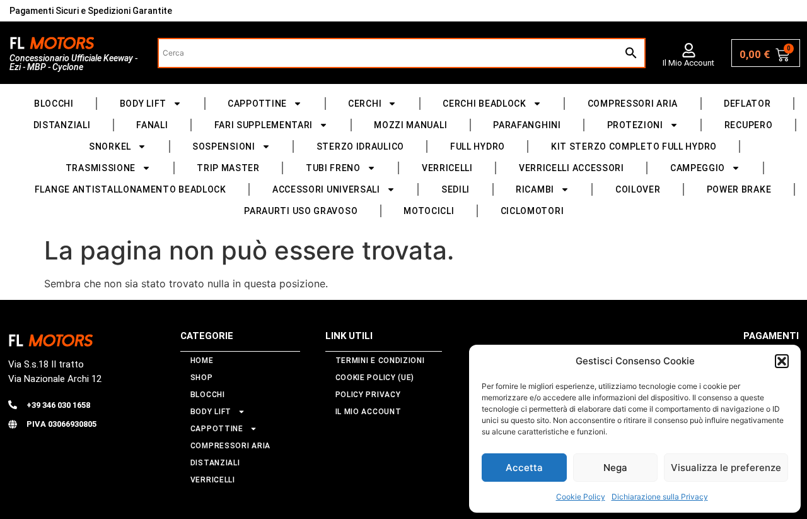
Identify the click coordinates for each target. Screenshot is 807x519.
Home (202, 360)
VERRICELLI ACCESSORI (571, 168)
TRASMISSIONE (101, 168)
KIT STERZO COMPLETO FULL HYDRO (634, 146)
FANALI (152, 125)
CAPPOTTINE (257, 103)
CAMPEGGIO (697, 168)
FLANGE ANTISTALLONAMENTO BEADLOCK (130, 189)
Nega (615, 468)
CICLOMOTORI (532, 211)
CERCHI (364, 103)
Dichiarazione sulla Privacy (660, 496)
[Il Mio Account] (689, 50)
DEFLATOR (747, 103)
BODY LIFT (143, 103)
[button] (781, 361)
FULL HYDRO (477, 146)
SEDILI (455, 189)
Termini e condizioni (380, 360)
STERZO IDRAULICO (360, 146)
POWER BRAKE (739, 189)
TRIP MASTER (228, 168)
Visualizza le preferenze (726, 468)
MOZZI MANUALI (410, 125)
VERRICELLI (447, 168)
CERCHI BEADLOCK (484, 103)
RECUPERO (748, 125)
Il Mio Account (688, 63)
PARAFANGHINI (526, 125)
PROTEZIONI (635, 125)
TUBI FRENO (333, 168)
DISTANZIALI (62, 125)
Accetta (524, 468)
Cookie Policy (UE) (375, 377)
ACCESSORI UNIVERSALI (326, 189)
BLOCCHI (54, 103)
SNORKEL (110, 146)
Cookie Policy (580, 496)
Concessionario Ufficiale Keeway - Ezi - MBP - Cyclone (73, 62)
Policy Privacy (368, 394)
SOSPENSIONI (223, 146)
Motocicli (429, 211)
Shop (201, 377)
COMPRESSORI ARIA (633, 103)
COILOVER (638, 189)
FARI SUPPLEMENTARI (263, 125)
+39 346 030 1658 (58, 405)
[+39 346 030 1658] (12, 404)
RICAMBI (535, 189)
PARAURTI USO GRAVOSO (300, 211)
